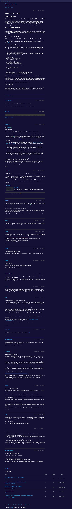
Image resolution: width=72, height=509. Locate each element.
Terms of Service (21, 504)
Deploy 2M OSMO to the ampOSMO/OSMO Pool (15, 481)
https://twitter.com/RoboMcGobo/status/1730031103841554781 (16, 237)
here (14, 33)
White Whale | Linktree (9, 117)
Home (6, 504)
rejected (6, 7)
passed (13, 488)
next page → (7, 468)
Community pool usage (9, 95)
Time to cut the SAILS (9, 491)
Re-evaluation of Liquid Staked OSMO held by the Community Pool (19, 495)
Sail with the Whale (11, 4)
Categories (10, 504)
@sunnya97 (15, 136)
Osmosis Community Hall (5, 1)
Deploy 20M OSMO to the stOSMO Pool (13, 486)
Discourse (11, 507)
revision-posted (10, 7)
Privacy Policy (27, 504)
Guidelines (15, 504)
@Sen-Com (9, 127)
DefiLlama (9, 185)
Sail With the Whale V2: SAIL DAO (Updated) (14, 477)
